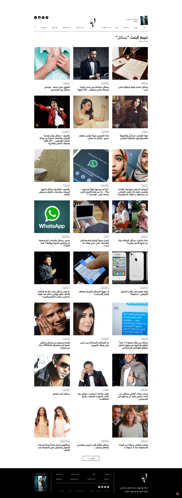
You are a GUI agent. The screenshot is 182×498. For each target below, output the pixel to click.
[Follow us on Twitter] (35, 17)
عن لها (99, 491)
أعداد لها (107, 491)
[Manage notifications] (177, 493)
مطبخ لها (43, 27)
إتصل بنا (91, 491)
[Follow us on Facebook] (102, 487)
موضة (136, 27)
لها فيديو (54, 27)
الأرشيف (61, 491)
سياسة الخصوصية (80, 491)
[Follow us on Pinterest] (47, 17)
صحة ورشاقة (67, 27)
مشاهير (126, 27)
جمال (116, 27)
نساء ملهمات (106, 27)
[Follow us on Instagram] (43, 17)
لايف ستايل (80, 27)
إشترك (69, 491)
